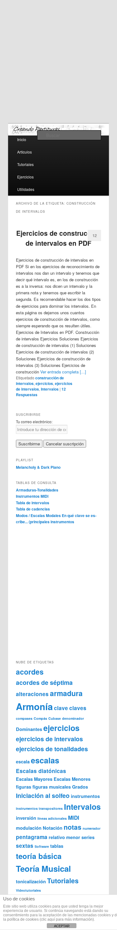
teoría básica (38, 856)
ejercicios (44, 383)
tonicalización (31, 881)
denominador (73, 718)
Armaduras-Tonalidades (37, 490)
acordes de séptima (44, 682)
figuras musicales (51, 787)
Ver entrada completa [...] (63, 372)
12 (94, 235)
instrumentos (85, 796)
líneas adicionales (52, 818)
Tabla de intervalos (32, 502)
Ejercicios (25, 176)
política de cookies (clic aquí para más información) (50, 919)
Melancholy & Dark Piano (38, 467)
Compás (40, 718)
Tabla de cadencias (33, 509)
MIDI (73, 817)
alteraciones (32, 694)
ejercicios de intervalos (49, 738)
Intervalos (50, 389)
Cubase (54, 718)
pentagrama (31, 837)
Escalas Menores (72, 779)
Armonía (34, 706)
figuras (23, 787)
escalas (45, 760)
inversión (26, 818)
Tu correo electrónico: (34, 421)
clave (61, 708)
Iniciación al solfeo (43, 795)
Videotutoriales (28, 890)
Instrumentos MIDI (32, 496)
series (88, 837)
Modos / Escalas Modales (38, 515)
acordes (30, 672)
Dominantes (29, 729)
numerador (91, 828)
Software (42, 846)
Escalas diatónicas (41, 771)
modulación (28, 828)
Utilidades (25, 189)
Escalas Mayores (34, 779)
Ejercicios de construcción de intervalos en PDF (58, 238)
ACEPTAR (62, 926)
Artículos (24, 151)
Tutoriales (25, 164)
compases (24, 718)
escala (23, 761)
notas (72, 827)
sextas (24, 845)
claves (77, 708)
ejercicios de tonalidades (52, 748)
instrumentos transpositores (39, 808)
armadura (66, 693)
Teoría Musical (43, 868)
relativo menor (64, 837)
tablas (56, 846)
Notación (52, 828)
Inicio (21, 139)
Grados (80, 787)
